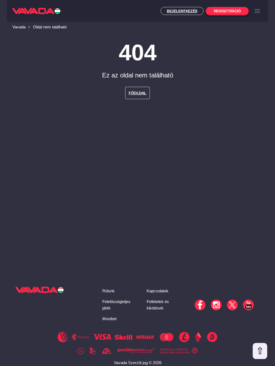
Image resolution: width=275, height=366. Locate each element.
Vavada (19, 27)
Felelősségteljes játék (116, 304)
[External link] (81, 351)
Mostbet (109, 318)
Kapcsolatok (157, 291)
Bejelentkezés (182, 11)
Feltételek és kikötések (158, 304)
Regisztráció (227, 11)
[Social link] (200, 305)
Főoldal (137, 93)
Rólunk (108, 291)
